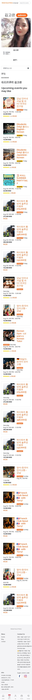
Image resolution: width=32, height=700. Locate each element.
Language (15, 3)
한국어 (24, 673)
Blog (2, 639)
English (19, 673)
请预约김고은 (7, 68)
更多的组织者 (5, 77)
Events (3, 637)
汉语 (28, 673)
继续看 (14, 116)
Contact (3, 641)
